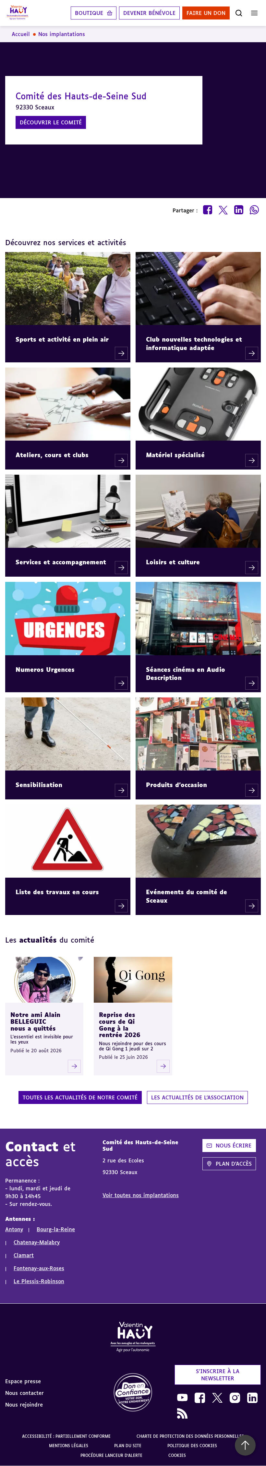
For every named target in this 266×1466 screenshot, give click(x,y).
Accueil (21, 34)
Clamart (24, 1255)
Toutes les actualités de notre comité (80, 1097)
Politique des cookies (192, 1445)
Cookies (177, 1455)
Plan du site (127, 1445)
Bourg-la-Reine (56, 1229)
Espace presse (23, 1381)
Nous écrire (233, 1145)
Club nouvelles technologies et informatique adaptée (194, 343)
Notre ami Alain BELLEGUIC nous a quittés (35, 1021)
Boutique (89, 13)
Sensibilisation (39, 784)
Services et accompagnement (61, 562)
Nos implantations (61, 34)
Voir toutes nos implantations (141, 1195)
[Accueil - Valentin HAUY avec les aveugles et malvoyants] (17, 13)
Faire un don (206, 13)
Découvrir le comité (51, 122)
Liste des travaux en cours (57, 892)
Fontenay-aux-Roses (39, 1268)
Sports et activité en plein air (62, 339)
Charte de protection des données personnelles (190, 1436)
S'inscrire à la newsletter (217, 1375)
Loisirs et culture (173, 562)
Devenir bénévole (149, 13)
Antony (14, 1229)
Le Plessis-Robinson (39, 1281)
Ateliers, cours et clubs (52, 454)
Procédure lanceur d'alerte (111, 1455)
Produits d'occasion (176, 784)
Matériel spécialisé (175, 454)
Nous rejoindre (24, 1404)
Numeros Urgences (45, 669)
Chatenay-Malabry (37, 1242)
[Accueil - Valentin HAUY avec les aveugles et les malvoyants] (133, 1338)
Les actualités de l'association (197, 1097)
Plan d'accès (234, 1163)
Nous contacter (24, 1393)
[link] (133, 1392)
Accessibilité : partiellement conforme (66, 1436)
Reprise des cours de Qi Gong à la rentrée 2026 (119, 1024)
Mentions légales (68, 1445)
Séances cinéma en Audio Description (185, 673)
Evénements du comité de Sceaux (186, 896)
